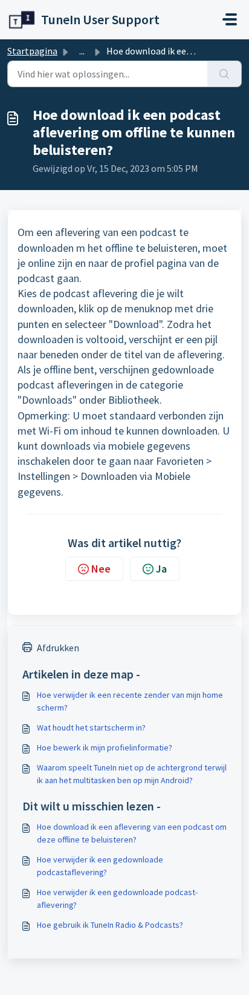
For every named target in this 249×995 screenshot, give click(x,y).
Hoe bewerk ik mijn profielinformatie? (104, 747)
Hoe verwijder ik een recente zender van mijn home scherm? (130, 701)
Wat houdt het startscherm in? (91, 727)
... (82, 51)
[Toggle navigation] (230, 19)
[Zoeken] (224, 74)
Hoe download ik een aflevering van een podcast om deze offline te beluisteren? (132, 833)
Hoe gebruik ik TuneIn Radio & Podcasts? (110, 924)
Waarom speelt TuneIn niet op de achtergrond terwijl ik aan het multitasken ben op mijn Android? (132, 774)
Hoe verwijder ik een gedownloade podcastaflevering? (100, 866)
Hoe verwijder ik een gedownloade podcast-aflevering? (117, 898)
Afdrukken (58, 648)
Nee (101, 569)
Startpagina (32, 51)
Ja (161, 569)
